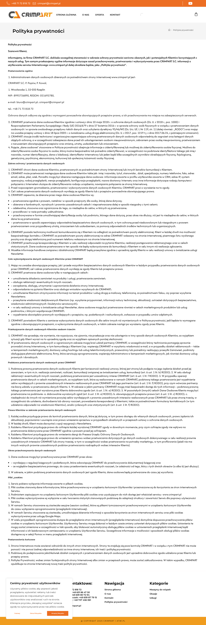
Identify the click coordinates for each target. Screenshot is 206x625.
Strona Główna (66, 14)
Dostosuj (17, 613)
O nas (85, 14)
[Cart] (196, 14)
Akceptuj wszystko (57, 613)
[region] (39, 598)
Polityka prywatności (183, 30)
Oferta (99, 14)
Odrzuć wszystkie (35, 613)
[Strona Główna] (169, 30)
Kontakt (115, 14)
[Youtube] (190, 3)
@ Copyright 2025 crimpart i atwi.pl (103, 621)
